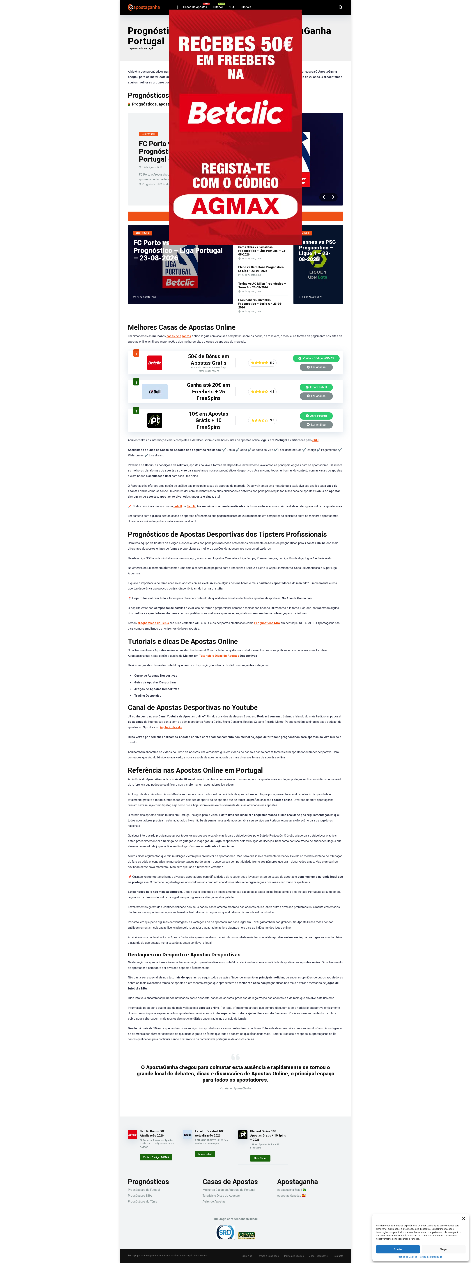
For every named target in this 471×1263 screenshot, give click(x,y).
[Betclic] (235, 132)
